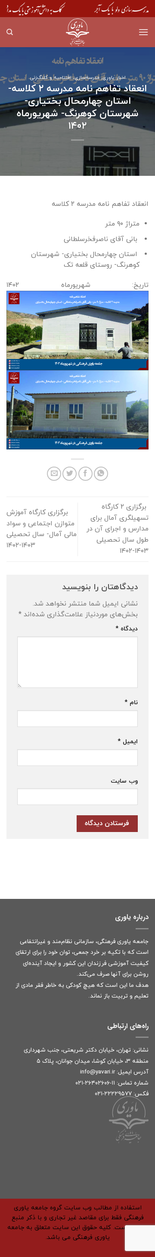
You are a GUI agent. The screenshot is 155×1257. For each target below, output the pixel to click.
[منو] (143, 31)
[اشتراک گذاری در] (85, 474)
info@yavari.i (96, 1072)
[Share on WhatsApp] (101, 474)
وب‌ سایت (124, 781)
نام (131, 702)
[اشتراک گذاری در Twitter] (69, 474)
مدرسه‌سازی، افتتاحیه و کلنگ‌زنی (64, 77)
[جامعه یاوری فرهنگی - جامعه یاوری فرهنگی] (77, 32)
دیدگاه (126, 628)
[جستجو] (9, 32)
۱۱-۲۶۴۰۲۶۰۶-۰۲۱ (95, 1083)
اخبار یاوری (114, 77)
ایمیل (128, 741)
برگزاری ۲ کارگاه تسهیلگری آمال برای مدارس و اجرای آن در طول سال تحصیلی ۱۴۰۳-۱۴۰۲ (118, 528)
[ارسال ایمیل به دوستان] (54, 474)
